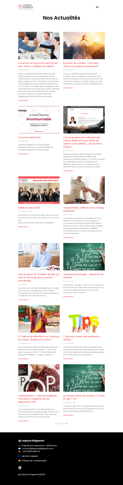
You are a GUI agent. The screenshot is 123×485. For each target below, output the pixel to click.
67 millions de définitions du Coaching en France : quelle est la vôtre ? (38, 338)
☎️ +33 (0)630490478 (29, 451)
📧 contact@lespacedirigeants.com (35, 448)
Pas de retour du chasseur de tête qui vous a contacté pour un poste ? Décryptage (38, 277)
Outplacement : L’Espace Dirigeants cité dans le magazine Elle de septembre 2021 (37, 398)
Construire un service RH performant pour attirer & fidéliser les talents (38, 65)
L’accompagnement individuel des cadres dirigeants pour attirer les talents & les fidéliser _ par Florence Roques (82, 142)
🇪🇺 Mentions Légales (28, 456)
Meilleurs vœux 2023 (29, 207)
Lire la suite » (23, 100)
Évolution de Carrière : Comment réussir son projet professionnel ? (81, 65)
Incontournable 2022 (29, 137)
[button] (97, 7)
